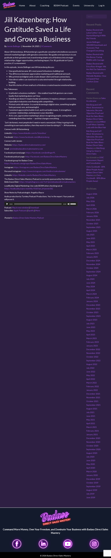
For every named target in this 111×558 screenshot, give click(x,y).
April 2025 (90, 246)
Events (76, 5)
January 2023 (92, 345)
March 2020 (91, 471)
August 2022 (91, 364)
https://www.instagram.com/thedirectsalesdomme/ (44, 171)
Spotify (31, 210)
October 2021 (92, 401)
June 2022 (90, 371)
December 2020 (93, 438)
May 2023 (90, 331)
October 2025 (92, 223)
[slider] (73, 204)
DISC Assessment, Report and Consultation (95, 160)
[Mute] (69, 204)
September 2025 (93, 227)
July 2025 (90, 234)
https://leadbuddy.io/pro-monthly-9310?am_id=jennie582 (28, 188)
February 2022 (92, 386)
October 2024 (92, 268)
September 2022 (93, 360)
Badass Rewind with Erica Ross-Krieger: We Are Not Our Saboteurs (96, 66)
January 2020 (92, 475)
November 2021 (93, 397)
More (37, 210)
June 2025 (90, 238)
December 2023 (93, 305)
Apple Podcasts (20, 210)
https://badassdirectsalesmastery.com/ (29, 145)
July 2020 (90, 457)
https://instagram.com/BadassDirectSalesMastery (35, 167)
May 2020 (90, 464)
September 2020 (93, 449)
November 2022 (93, 353)
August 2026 (91, 194)
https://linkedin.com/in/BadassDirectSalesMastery (34, 175)
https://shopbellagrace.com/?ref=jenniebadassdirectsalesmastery (48, 182)
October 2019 (92, 482)
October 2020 (92, 445)
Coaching (44, 5)
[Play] (7, 204)
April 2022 (90, 379)
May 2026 (90, 201)
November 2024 (93, 264)
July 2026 (90, 197)
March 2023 (91, 338)
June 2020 (90, 460)
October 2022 (92, 357)
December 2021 (93, 394)
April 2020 (90, 468)
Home (22, 5)
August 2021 (91, 408)
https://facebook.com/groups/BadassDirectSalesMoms (27, 163)
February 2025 (92, 253)
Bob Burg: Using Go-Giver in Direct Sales (95, 151)
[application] (41, 204)
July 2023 (90, 323)
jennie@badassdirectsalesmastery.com (26, 149)
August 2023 (91, 320)
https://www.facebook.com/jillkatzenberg (31, 137)
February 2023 (92, 342)
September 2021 (93, 405)
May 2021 (90, 419)
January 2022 (92, 390)
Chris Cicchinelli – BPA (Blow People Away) (95, 178)
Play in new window (20, 207)
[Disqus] (41, 251)
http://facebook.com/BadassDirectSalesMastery (46, 156)
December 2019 (93, 479)
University (89, 5)
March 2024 (91, 294)
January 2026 (92, 216)
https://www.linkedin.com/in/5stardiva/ (29, 133)
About (32, 5)
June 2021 (90, 416)
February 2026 (92, 212)
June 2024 (90, 283)
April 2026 (90, 205)
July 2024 (90, 279)
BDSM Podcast (61, 5)
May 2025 (90, 242)
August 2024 (91, 275)
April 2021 (90, 423)
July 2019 (90, 494)
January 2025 (92, 257)
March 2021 (91, 427)
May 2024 (90, 286)
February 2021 (92, 431)
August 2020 (91, 453)
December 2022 (93, 349)
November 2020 (93, 442)
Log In (101, 5)
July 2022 (90, 368)
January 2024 (92, 301)
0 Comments (46, 46)
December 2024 (93, 260)
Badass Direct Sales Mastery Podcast (28, 218)
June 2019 (90, 497)
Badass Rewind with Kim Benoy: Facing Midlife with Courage (95, 57)
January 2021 (92, 434)
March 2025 (91, 249)
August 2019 (91, 490)
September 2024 (93, 271)
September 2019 (93, 486)
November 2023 (93, 308)
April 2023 (90, 334)
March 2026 (91, 209)
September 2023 (93, 316)
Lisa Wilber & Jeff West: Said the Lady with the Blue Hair (96, 125)
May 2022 (90, 375)
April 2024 (90, 290)
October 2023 (92, 312)
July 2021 (90, 412)
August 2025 (91, 231)
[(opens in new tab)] (17, 543)
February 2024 (92, 297)
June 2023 (90, 327)
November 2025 (93, 220)
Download (34, 207)
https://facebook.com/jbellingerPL (40, 152)
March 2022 (91, 382)
